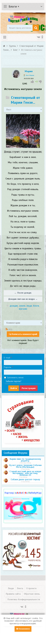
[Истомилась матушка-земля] (23, 131)
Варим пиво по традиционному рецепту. (25, 460)
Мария (29, 71)
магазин (23, 308)
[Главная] (4, 46)
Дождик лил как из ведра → (23, 299)
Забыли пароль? (13, 381)
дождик (14, 305)
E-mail (7, 357)
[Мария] (16, 77)
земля (22, 305)
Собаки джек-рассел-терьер (25, 479)
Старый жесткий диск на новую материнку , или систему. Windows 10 (25, 473)
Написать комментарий (24, 334)
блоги (36, 305)
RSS (10, 329)
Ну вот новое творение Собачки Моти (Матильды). (25, 466)
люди (29, 305)
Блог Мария (30, 75)
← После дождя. (23, 292)
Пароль (7, 367)
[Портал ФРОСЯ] (23, 19)
